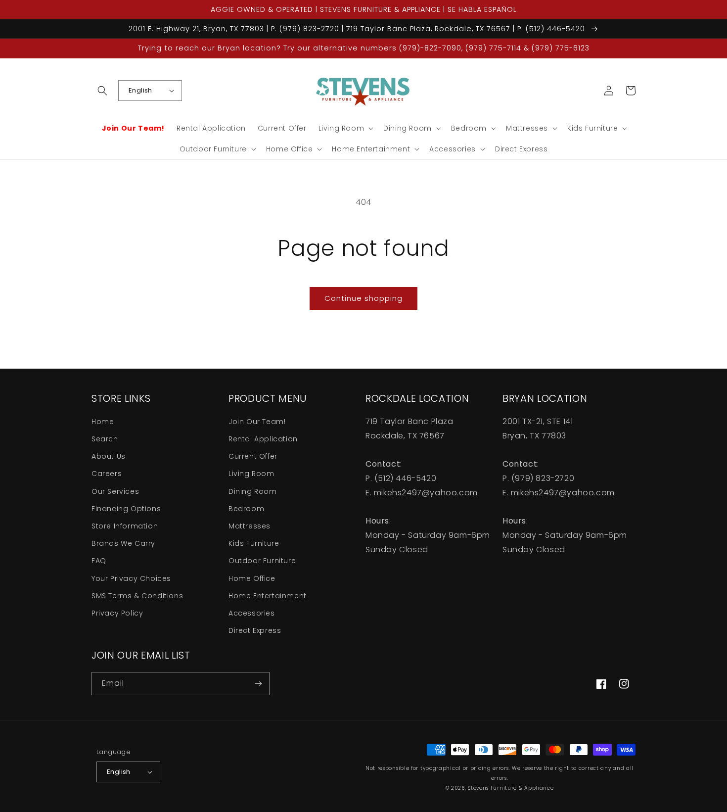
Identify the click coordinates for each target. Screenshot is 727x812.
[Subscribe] (258, 683)
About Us (108, 456)
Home (102, 422)
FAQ (98, 561)
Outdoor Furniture (262, 561)
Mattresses (249, 526)
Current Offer (252, 456)
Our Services (115, 491)
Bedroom (246, 509)
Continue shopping (363, 298)
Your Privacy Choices (131, 578)
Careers (106, 473)
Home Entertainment (267, 596)
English (140, 90)
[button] (102, 90)
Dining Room (252, 491)
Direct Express (254, 630)
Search (104, 439)
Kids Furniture (253, 543)
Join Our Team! (256, 422)
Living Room (251, 473)
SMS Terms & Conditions (137, 596)
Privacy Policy (117, 613)
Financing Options (126, 509)
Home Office (251, 578)
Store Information (124, 526)
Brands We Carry (123, 543)
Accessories (251, 613)
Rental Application (263, 439)
